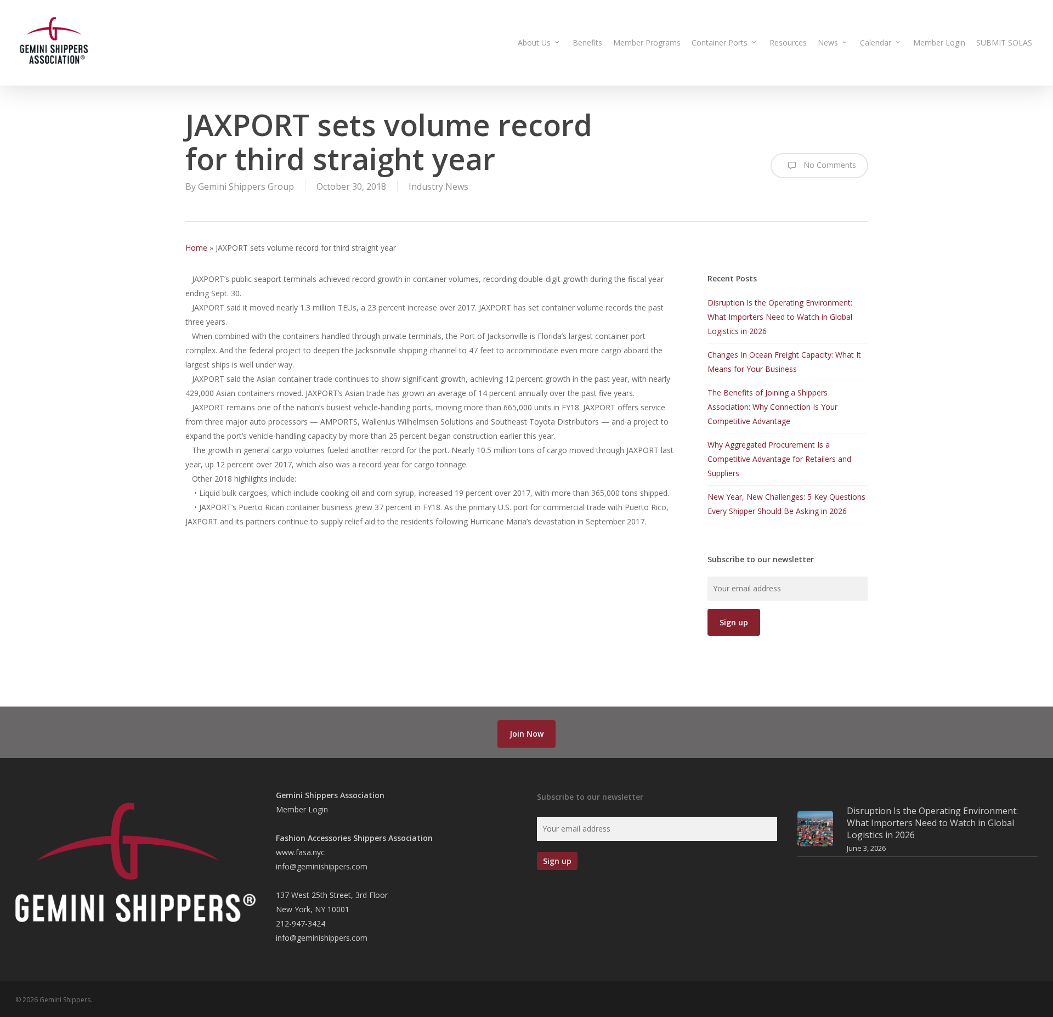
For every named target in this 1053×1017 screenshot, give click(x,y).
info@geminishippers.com (321, 866)
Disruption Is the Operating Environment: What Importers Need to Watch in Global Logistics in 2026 (779, 316)
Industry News (438, 186)
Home (196, 247)
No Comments (828, 165)
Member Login (302, 809)
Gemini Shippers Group (246, 186)
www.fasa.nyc (300, 852)
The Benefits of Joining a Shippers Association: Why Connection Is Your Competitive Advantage (772, 406)
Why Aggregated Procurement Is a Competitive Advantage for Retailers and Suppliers (779, 458)
